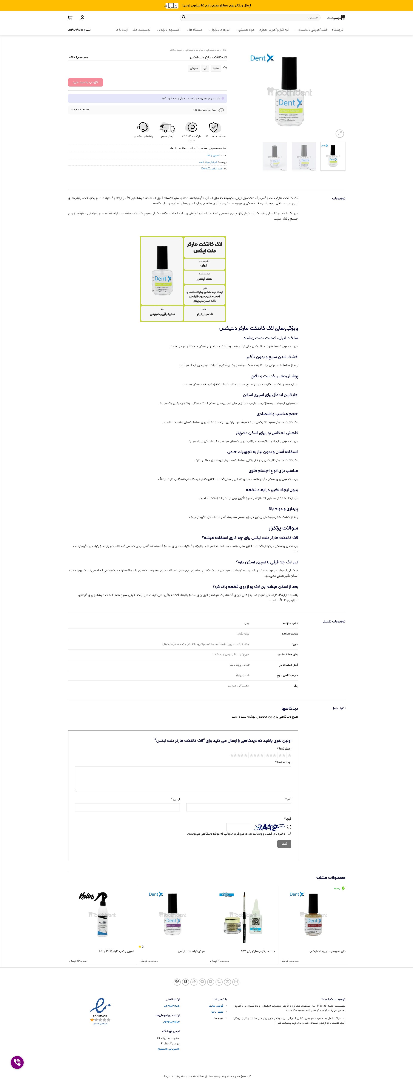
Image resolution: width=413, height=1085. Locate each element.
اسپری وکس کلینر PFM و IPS (116, 951)
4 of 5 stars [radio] (257, 755)
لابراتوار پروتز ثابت (208, 162)
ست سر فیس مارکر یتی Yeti (258, 951)
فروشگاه (337, 29)
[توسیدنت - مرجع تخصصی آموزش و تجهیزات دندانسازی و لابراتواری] (336, 18)
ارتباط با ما (122, 29)
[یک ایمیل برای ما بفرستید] (227, 982)
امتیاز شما (284, 749)
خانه (224, 50)
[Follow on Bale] (193, 982)
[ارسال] (183, 17)
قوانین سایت (216, 1006)
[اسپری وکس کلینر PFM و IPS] (102, 914)
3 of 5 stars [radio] (271, 755)
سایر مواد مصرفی (194, 50)
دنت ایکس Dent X (211, 169)
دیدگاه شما (283, 762)
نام (288, 799)
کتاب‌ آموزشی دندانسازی (312, 29)
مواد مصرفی (246, 29)
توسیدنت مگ (141, 29)
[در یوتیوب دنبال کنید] (210, 982)
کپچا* (287, 819)
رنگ (225, 67)
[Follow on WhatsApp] (177, 982)
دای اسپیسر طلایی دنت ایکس (327, 951)
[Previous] (338, 91)
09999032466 (171, 1022)
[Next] (238, 91)
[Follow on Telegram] (202, 982)
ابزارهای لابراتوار (220, 29)
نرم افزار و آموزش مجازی (274, 29)
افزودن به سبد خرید (85, 82)
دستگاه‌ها (195, 29)
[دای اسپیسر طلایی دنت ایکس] (313, 914)
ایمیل (175, 799)
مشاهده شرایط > (80, 110)
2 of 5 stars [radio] (283, 755)
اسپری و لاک (176, 50)
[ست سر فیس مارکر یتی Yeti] (243, 914)
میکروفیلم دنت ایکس (191, 951)
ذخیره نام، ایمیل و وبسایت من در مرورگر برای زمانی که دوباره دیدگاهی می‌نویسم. (236, 834)
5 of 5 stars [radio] (239, 755)
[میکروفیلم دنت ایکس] (173, 914)
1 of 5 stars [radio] (290, 755)
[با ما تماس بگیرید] (219, 982)
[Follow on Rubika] (185, 982)
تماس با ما (217, 1012)
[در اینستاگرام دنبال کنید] (235, 982)
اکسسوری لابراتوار (169, 29)
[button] (70, 17)
